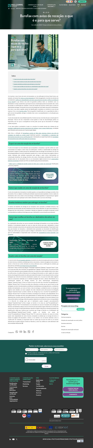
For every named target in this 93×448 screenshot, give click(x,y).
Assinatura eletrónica (66, 323)
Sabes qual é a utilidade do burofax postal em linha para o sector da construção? (30, 163)
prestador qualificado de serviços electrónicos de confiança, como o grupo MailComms (30, 128)
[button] (35, 6)
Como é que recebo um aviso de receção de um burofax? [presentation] (27, 81)
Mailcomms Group (9, 8)
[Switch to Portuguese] (72, 1)
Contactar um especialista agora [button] (48, 244)
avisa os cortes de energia (27, 98)
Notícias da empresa (66, 317)
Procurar (80, 309)
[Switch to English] (69, 1)
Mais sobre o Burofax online (50, 175)
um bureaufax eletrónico (24, 260)
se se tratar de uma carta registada (28, 265)
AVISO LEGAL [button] (47, 439)
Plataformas (63, 5)
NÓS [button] (78, 4)
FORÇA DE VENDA (52, 381)
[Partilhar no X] (29, 332)
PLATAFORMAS (54, 378)
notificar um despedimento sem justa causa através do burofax (31, 100)
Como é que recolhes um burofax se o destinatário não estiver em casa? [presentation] (31, 86)
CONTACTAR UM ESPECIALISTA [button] (73, 389)
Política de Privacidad (54, 352)
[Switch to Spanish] (67, 1)
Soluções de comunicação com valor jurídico (71, 320)
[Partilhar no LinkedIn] (25, 332)
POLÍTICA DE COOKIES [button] (76, 439)
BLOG (51, 384)
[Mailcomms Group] (16, 5)
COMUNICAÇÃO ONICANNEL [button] (51, 5)
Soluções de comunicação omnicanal (70, 329)
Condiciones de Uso (42, 352)
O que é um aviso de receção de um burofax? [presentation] (24, 79)
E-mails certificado (65, 332)
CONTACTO (82, 1)
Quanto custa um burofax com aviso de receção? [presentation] (25, 89)
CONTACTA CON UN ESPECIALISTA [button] (73, 295)
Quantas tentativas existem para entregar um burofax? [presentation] (26, 84)
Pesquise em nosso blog (69, 306)
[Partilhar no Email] (21, 332)
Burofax (63, 326)
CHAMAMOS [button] (73, 394)
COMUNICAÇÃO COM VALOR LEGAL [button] (35, 5)
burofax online (23, 111)
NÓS (37, 378)
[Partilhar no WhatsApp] (16, 332)
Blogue (83, 5)
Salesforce (72, 5)
